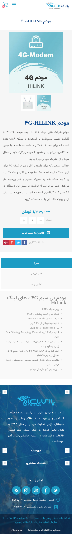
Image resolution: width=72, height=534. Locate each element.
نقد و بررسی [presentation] (36, 274)
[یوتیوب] (36, 490)
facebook (24, 242)
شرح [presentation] (36, 263)
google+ (6, 242)
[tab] (36, 263)
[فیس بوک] (45, 490)
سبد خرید (5, 4)
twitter (18, 242)
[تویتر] (55, 490)
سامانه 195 (16, 530)
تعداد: (48, 220)
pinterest (12, 242)
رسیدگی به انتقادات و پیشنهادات (44, 530)
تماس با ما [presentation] (36, 284)
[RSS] (16, 490)
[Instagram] (26, 490)
